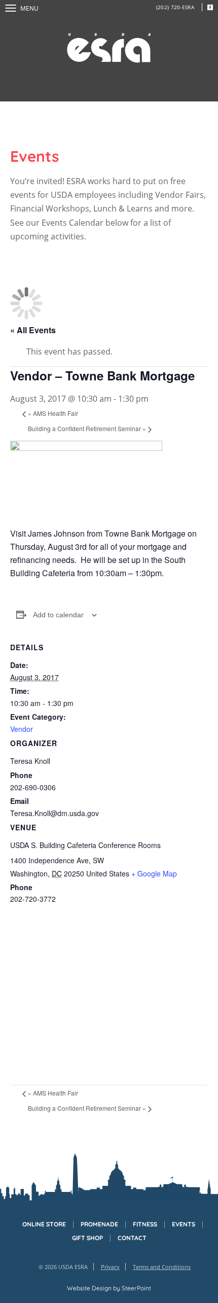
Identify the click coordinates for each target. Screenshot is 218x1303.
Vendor (21, 729)
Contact (132, 1238)
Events (183, 1224)
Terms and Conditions (162, 1267)
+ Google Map (154, 873)
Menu (29, 8)
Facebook (209, 7)
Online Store (44, 1224)
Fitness (145, 1224)
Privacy (110, 1267)
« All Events (33, 330)
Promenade (99, 1224)
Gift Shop (87, 1238)
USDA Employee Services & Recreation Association (109, 48)
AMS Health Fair (53, 413)
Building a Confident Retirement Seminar (87, 428)
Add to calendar (58, 615)
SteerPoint (136, 1288)
